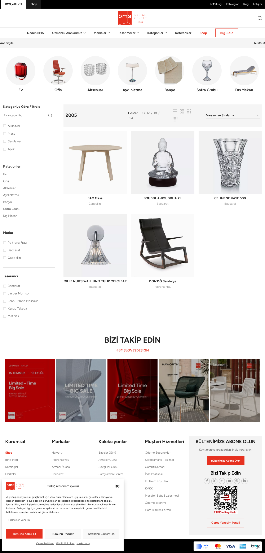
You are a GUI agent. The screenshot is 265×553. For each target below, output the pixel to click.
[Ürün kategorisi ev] (20, 75)
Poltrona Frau (162, 287)
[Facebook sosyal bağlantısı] (207, 481)
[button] (117, 486)
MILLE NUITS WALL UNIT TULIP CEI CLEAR (95, 281)
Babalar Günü (107, 452)
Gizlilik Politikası (65, 543)
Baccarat (162, 204)
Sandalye (14, 141)
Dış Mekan (10, 216)
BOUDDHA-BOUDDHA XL (162, 198)
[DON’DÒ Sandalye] (162, 245)
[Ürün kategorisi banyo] (169, 75)
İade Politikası (154, 474)
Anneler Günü (107, 460)
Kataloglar (11, 467)
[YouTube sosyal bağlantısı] (229, 481)
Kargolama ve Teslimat (159, 460)
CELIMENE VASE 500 (230, 198)
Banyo (7, 202)
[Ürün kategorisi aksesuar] (95, 75)
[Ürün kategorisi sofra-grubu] (207, 75)
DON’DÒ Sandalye (162, 281)
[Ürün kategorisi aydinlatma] (132, 75)
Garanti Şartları (154, 467)
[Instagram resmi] (30, 390)
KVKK (149, 488)
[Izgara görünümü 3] (189, 112)
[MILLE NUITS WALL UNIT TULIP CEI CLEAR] (95, 245)
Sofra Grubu (11, 209)
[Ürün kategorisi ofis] (58, 75)
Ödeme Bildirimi (155, 503)
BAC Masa (95, 198)
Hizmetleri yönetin (19, 519)
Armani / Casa (61, 467)
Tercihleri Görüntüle (101, 534)
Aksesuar (14, 126)
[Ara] (260, 18)
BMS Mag (11, 460)
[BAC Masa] (95, 162)
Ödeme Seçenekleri (158, 452)
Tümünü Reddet (63, 534)
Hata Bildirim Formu (158, 510)
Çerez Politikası (45, 543)
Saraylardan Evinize (111, 474)
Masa (11, 133)
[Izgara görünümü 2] (182, 112)
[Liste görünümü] (175, 112)
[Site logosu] (132, 18)
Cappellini (95, 204)
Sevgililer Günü (108, 467)
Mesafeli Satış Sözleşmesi (162, 495)
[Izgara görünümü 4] (175, 119)
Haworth (57, 452)
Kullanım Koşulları (156, 481)
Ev (5, 174)
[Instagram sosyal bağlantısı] (222, 481)
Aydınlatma (11, 195)
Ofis (6, 181)
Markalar (10, 474)
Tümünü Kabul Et (24, 534)
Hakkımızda (83, 543)
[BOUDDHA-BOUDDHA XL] (162, 162)
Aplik (11, 149)
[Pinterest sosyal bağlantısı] (237, 481)
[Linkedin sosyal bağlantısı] (244, 481)
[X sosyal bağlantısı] (214, 481)
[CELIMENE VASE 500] (230, 162)
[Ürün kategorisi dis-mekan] (244, 75)
